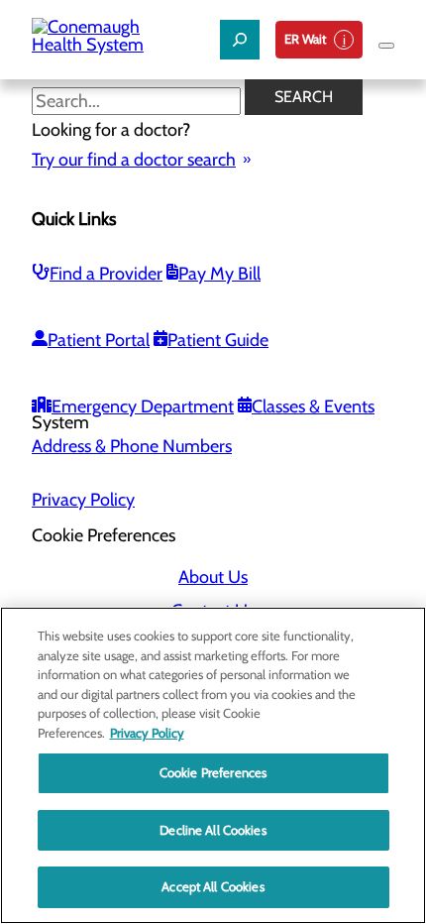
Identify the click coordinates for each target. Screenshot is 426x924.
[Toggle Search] (240, 39)
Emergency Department (143, 406)
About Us (213, 577)
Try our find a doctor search (134, 160)
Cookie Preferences (213, 772)
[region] (213, 765)
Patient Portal (99, 340)
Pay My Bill (219, 274)
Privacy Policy (83, 500)
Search (303, 96)
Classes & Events (313, 406)
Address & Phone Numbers (132, 446)
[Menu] (386, 46)
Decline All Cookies (213, 830)
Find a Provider (106, 274)
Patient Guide (217, 340)
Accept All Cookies (212, 886)
